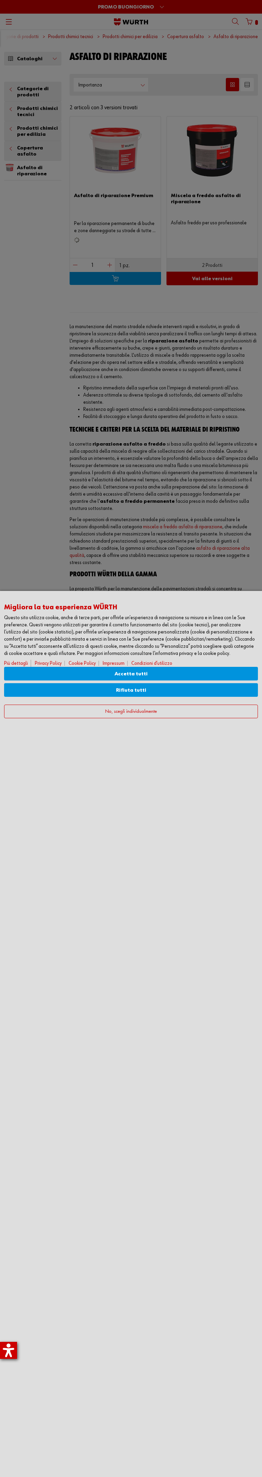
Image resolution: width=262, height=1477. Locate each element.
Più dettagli (16, 663)
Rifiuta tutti (131, 690)
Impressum (114, 663)
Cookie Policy (82, 663)
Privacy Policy (48, 663)
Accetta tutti (131, 673)
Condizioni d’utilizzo (151, 663)
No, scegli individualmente (131, 711)
